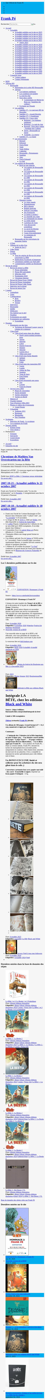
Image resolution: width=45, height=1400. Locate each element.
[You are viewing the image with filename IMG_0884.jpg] (21, 819)
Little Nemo (14, 249)
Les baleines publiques (27, 92)
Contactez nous (15, 75)
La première (10, 518)
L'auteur (9, 290)
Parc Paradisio (20, 417)
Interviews (14, 305)
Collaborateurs (15, 296)
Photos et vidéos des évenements (22, 405)
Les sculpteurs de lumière (28, 94)
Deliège (22, 378)
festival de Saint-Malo (27, 522)
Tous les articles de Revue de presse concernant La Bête (28, 257)
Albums (18, 90)
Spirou (12, 251)
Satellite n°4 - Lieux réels (28, 118)
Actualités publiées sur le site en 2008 (28, 67)
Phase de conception (22, 391)
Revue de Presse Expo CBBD (21, 280)
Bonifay (18, 301)
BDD (8, 81)
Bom (16, 298)
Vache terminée (20, 393)
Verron (21, 339)
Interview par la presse (18, 286)
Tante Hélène (24, 149)
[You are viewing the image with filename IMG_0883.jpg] (21, 800)
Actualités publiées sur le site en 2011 (28, 61)
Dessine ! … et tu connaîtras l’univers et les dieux (24, 1327)
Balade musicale (30, 208)
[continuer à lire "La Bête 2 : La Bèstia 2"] (17, 1111)
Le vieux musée (30, 202)
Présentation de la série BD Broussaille (29, 88)
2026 (24, 625)
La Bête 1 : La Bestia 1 (14, 1076)
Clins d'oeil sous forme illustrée (26, 356)
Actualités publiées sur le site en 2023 (28, 38)
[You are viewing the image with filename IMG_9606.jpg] (21, 837)
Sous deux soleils (25, 98)
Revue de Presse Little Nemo (20, 284)
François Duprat (25, 387)
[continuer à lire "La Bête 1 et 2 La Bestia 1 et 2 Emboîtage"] (17, 999)
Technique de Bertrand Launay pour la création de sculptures (29, 328)
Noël (28, 958)
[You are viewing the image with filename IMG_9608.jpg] (21, 875)
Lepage (22, 385)
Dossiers (9, 323)
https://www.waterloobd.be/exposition (26, 595)
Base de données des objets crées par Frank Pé (18, 1200)
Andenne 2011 (20, 411)
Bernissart (18, 413)
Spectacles (14, 436)
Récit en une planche (27, 165)
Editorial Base (23, 1119)
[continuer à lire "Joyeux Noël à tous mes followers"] (12, 953)
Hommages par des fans (19, 325)
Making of (14, 399)
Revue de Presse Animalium (20, 282)
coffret (10, 524)
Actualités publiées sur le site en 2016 (28, 57)
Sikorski (22, 341)
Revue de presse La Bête (19, 268)
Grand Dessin (20, 407)
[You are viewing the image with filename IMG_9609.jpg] (21, 893)
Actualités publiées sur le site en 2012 (28, 59)
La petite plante (29, 221)
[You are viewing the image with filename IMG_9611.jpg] (21, 931)
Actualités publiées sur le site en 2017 (28, 49)
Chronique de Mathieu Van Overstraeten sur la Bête (17, 458)
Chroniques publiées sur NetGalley (27, 262)
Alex (21, 157)
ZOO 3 (22, 520)
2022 (15, 1082)
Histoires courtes (25, 200)
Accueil (8, 28)
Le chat (22, 161)
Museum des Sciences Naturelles (27, 551)
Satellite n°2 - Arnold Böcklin (30, 114)
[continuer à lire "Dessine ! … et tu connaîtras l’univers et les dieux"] (17, 1325)
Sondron (22, 372)
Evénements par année (18, 317)
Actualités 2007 (15, 499)
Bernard (22, 141)
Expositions (19, 321)
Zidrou (8, 721)
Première (19, 493)
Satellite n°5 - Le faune (27, 137)
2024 (24, 958)
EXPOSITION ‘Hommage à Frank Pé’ (20, 1257)
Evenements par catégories (20, 319)
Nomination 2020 (21, 276)
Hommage (16, 628)
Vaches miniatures (21, 395)
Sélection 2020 (20, 274)
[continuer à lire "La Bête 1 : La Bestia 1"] (17, 1074)
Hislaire (22, 348)
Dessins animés (11, 425)
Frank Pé (23, 721)
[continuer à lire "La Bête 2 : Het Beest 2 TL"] (17, 1188)
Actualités (13, 30)
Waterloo (30, 625)
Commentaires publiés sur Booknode (28, 264)
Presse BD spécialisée (23, 272)
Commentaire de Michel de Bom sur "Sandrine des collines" (34, 102)
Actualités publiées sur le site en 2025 (28, 32)
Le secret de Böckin (31, 229)
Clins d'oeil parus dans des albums (27, 333)
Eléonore (22, 143)
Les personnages (21, 139)
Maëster (22, 360)
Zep (20, 382)
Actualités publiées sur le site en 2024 (28, 34)
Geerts (21, 366)
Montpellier (19, 415)
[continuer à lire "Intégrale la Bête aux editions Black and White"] (12, 688)
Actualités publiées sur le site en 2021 (28, 40)
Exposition (18, 625)
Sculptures (9, 419)
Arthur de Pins (24, 370)
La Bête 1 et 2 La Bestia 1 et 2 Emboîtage (21, 1001)
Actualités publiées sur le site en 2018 (28, 51)
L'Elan (12, 243)
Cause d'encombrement (32, 233)
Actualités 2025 (15, 937)
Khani (15, 1196)
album (16, 1005)
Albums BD (10, 83)
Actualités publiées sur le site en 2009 (28, 65)
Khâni (35, 520)
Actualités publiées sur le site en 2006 (28, 71)
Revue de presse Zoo (18, 288)
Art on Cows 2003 (17, 389)
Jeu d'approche (29, 212)
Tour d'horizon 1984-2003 (19, 403)
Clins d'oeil (14, 331)
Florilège (13, 315)
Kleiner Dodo (15, 428)
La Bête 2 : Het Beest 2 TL (15, 1190)
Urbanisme (14, 409)
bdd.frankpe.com (26, 641)
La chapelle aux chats (32, 217)
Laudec (22, 368)
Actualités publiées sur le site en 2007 (28, 69)
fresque (22, 676)
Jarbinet (22, 358)
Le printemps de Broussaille (30, 236)
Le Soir (34, 546)
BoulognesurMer (36, 676)
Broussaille (14, 85)
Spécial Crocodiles (31, 210)
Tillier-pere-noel (25, 354)
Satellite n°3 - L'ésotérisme (29, 116)
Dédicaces (14, 311)
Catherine (22, 151)
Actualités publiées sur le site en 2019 (28, 45)
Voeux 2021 (23, 42)
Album (21, 1005)
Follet (21, 362)
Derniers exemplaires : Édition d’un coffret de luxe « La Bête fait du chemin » (24, 1394)
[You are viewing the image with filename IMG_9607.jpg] (21, 856)
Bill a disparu (29, 206)
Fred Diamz (23, 376)
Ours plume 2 (15, 430)
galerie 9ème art (27, 530)
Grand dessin (15, 438)
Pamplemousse (29, 204)
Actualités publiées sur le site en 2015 (28, 53)
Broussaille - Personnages (28, 153)
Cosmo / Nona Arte (25, 1007)
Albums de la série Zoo (18, 245)
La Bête (13, 253)
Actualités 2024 (15, 955)
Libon (21, 344)
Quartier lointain (16, 401)
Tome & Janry (24, 374)
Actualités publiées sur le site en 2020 (28, 47)
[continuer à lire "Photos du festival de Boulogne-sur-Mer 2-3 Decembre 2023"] (12, 664)
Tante (21, 147)
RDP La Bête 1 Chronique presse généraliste (26, 476)
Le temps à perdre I (31, 215)
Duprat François (25, 346)
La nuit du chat (24, 96)
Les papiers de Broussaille (24, 163)
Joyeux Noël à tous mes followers (30, 953)
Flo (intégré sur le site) (18, 313)
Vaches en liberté (21, 397)
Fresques (13, 434)
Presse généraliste (21, 270)
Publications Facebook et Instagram (28, 260)
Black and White (19, 704)
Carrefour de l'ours (31, 223)
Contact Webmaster (22, 79)
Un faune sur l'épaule (27, 106)
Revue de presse (11, 266)
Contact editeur (20, 77)
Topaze (17, 303)
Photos (16, 676)
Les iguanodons (30, 231)
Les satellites (19, 108)
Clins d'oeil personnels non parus (27, 380)
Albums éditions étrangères (19, 1003)
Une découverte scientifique (30, 226)
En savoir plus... (7, 478)
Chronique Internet (21, 278)
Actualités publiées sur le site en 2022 (28, 36)
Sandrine (22, 155)
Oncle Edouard (24, 159)
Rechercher (5, 24)
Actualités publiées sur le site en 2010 (28, 63)
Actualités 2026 (15, 623)
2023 (12, 674)
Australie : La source (31, 135)
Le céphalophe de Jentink (33, 219)
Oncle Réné (23, 145)
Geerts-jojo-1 (24, 352)
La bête (24, 939)
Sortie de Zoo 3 (20, 247)
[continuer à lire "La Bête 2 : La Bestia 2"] (17, 1036)
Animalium (14, 292)
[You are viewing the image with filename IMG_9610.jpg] (21, 912)
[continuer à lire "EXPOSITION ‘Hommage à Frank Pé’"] (12, 590)
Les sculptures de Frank (18, 423)
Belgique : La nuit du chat (33, 124)
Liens (12, 294)
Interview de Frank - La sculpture (22, 421)
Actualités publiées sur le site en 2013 (28, 55)
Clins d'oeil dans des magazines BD (28, 364)
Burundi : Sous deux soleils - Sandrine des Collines (34, 127)
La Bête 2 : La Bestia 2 (14, 1039)
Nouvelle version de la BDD (16, 630)
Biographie (14, 307)
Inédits (12, 309)
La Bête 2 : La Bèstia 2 (14, 1113)
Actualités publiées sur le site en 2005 (28, 73)
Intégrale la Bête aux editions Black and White (22, 1354)
